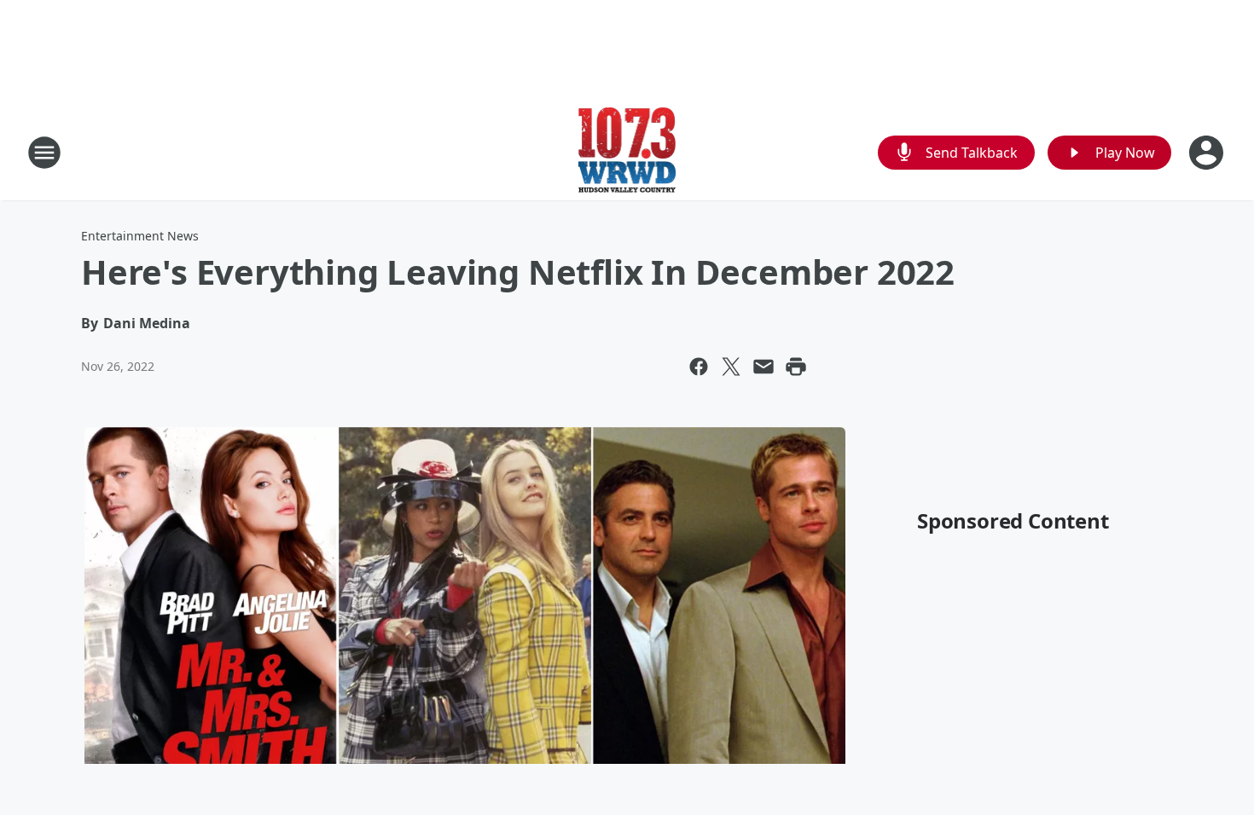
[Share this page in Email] (763, 367)
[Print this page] (796, 367)
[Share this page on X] (731, 367)
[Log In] (1208, 153)
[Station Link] (627, 152)
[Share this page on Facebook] (699, 367)
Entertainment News (140, 236)
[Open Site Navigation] (44, 153)
